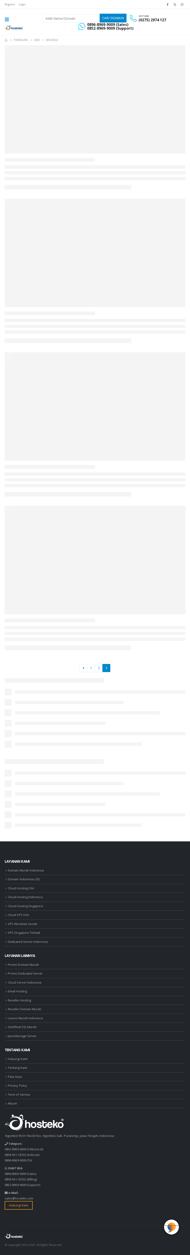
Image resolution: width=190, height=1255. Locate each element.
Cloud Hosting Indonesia (25, 897)
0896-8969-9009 (15, 1160)
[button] (8, 19)
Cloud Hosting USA (21, 888)
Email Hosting (17, 991)
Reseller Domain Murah (24, 1009)
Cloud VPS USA (18, 915)
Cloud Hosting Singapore (25, 906)
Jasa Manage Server (22, 1036)
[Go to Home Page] (6, 40)
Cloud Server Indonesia (24, 982)
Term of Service (19, 1094)
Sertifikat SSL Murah (22, 1027)
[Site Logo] (14, 27)
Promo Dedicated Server (25, 973)
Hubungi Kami (18, 1059)
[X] (175, 4)
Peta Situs (15, 1077)
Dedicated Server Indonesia (28, 942)
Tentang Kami (17, 1068)
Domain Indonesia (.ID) (24, 879)
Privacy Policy (17, 1085)
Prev (83, 668)
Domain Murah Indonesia (26, 870)
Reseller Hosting (19, 1000)
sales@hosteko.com (19, 1198)
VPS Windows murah (22, 924)
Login (22, 4)
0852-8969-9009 (15, 1149)
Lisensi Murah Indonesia (25, 1018)
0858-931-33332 (15, 1155)
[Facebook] (168, 4)
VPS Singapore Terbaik (24, 933)
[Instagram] (182, 4)
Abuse (12, 1103)
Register (10, 4)
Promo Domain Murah (23, 964)
